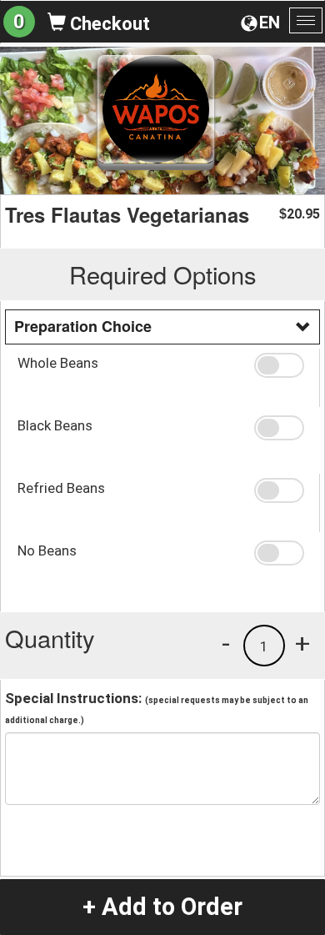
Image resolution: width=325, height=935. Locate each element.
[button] (281, 365)
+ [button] (302, 643)
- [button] (226, 643)
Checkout (108, 23)
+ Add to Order (162, 906)
